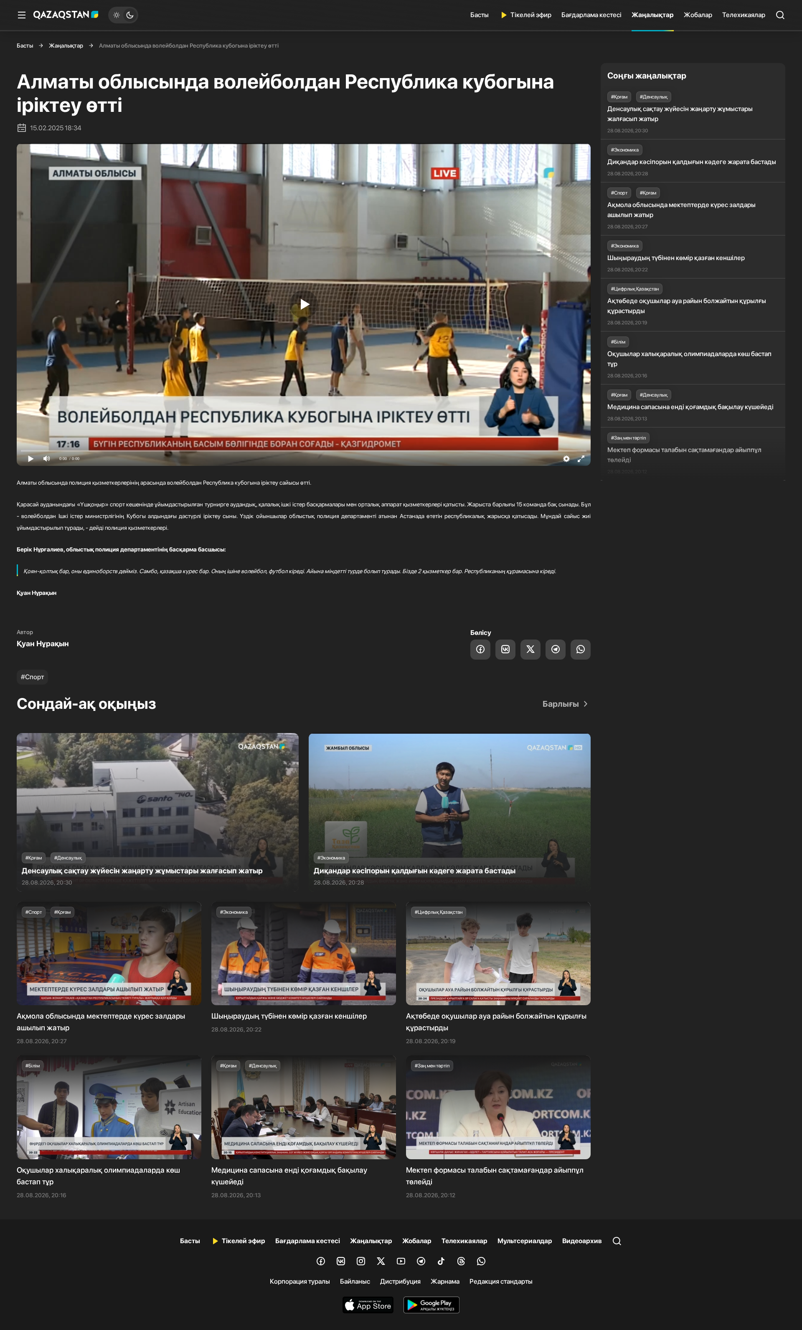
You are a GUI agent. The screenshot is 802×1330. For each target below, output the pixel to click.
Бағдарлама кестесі (591, 15)
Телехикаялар (743, 15)
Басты (479, 15)
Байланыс (355, 1281)
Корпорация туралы (300, 1281)
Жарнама (445, 1281)
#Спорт (32, 677)
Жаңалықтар (653, 15)
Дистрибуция (400, 1281)
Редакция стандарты (501, 1281)
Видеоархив (582, 1241)
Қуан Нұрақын (43, 643)
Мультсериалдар (524, 1241)
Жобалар (698, 15)
